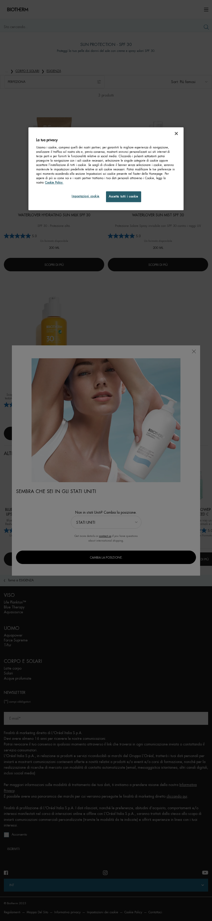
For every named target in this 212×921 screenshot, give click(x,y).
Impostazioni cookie (86, 196)
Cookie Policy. (54, 182)
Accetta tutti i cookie (123, 196)
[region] (106, 168)
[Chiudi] (176, 133)
